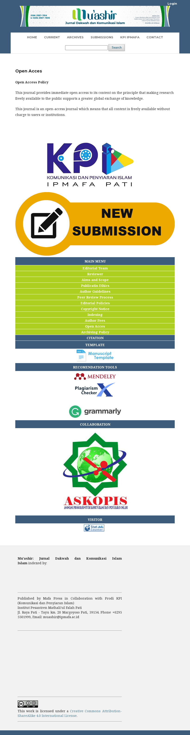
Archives (75, 37)
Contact (154, 37)
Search (117, 47)
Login (172, 3)
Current (52, 37)
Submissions (102, 37)
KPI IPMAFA (129, 37)
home (32, 37)
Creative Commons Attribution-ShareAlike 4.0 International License (70, 713)
